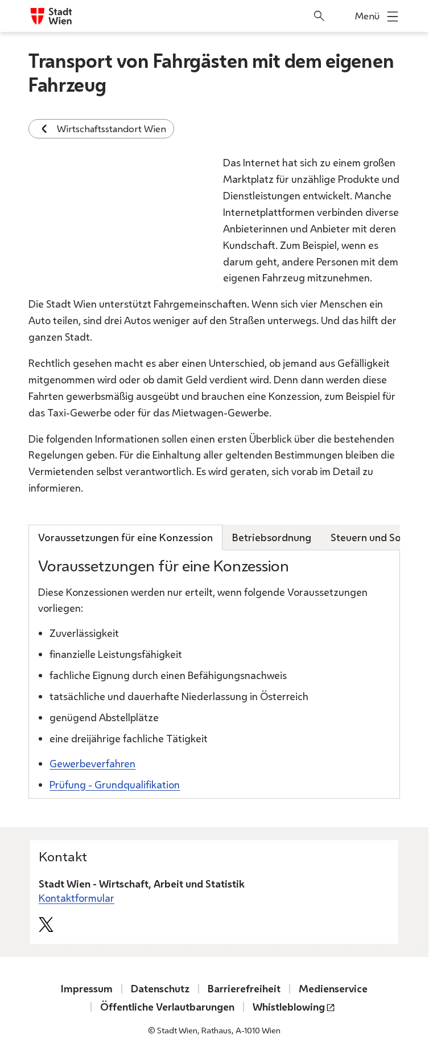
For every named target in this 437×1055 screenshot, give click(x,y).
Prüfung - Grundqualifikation (115, 784)
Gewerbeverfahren (92, 763)
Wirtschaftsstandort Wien (111, 128)
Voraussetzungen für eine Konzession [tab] (125, 537)
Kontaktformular (76, 898)
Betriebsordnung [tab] (271, 537)
